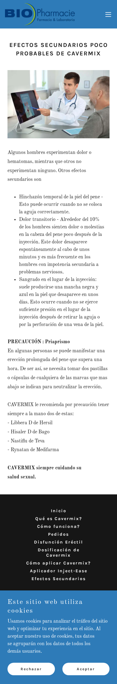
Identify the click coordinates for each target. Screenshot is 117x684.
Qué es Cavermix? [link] (58, 518)
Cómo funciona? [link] (58, 526)
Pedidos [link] (58, 534)
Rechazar (31, 669)
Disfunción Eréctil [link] (58, 542)
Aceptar (86, 669)
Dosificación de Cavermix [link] (59, 552)
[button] (108, 14)
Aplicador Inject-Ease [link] (58, 571)
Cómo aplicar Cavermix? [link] (58, 563)
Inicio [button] (58, 510)
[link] (40, 14)
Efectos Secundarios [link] (59, 578)
